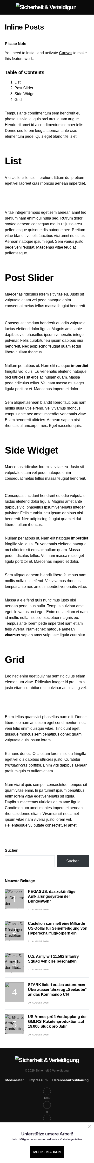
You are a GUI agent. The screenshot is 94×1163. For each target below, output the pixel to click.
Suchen (12, 850)
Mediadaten (15, 1080)
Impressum (38, 1080)
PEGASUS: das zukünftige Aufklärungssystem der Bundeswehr (51, 896)
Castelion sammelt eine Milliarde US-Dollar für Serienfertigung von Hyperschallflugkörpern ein (57, 928)
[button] (6, 7)
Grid (18, 100)
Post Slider (23, 88)
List (17, 82)
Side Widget (24, 94)
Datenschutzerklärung (70, 1080)
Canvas (65, 53)
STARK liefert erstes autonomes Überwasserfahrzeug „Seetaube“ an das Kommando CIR (57, 989)
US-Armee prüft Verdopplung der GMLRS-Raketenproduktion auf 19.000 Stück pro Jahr (57, 1021)
